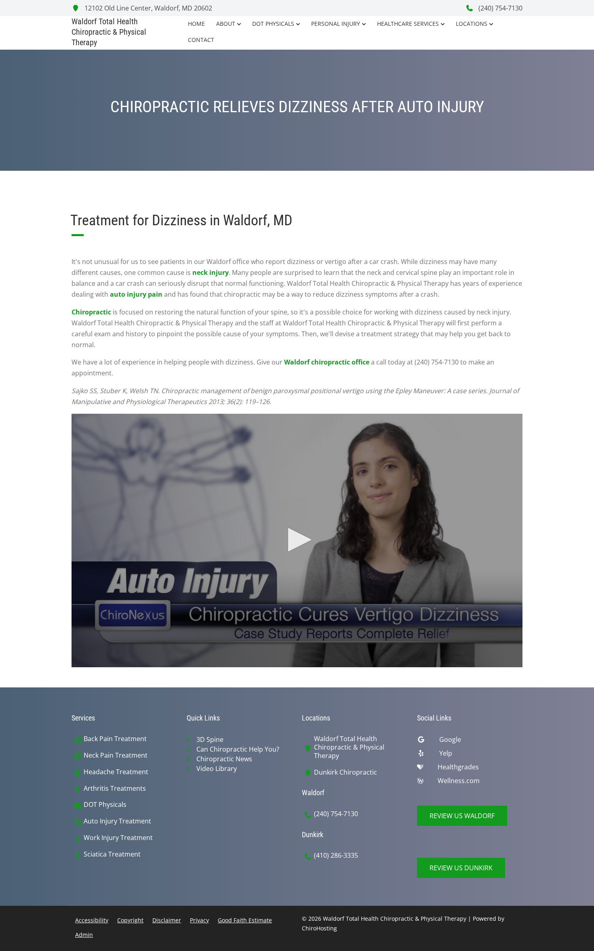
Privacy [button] (199, 920)
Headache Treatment (116, 772)
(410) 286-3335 (336, 855)
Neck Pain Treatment (115, 755)
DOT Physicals (273, 23)
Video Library (216, 768)
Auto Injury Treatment (117, 821)
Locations (471, 23)
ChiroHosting (319, 928)
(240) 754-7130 (499, 8)
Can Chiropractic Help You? (237, 749)
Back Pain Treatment (115, 739)
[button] (297, 539)
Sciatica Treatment (112, 854)
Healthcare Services (408, 23)
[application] (297, 540)
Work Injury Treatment (118, 838)
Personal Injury (335, 23)
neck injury (210, 272)
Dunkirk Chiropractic (345, 772)
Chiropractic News (224, 758)
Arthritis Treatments (115, 788)
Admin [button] (84, 934)
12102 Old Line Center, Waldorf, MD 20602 (147, 8)
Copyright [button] (130, 920)
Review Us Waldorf (462, 815)
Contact (201, 40)
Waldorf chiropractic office (326, 362)
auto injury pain (136, 294)
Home (196, 23)
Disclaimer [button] (166, 920)
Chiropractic (91, 312)
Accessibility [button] (91, 920)
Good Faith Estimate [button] (245, 920)
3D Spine (209, 739)
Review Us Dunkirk (461, 867)
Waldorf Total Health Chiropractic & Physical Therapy (349, 747)
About (225, 23)
